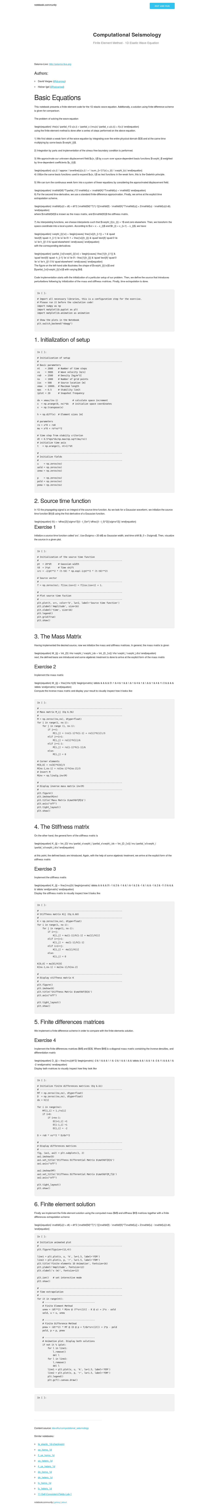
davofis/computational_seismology (70, 1428)
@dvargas (59, 81)
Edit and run (162, 6)
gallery (57, 1502)
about (64, 1502)
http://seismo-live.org (60, 64)
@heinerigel (57, 86)
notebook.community (45, 4)
